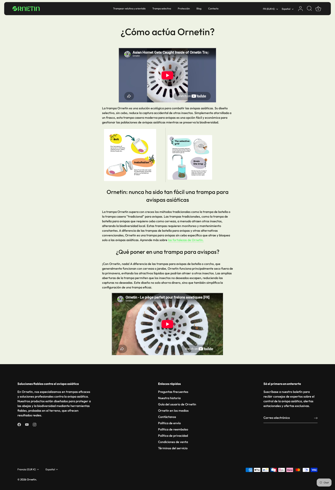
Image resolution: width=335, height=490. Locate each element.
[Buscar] (309, 9)
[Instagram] (34, 424)
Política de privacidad (173, 436)
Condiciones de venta (173, 442)
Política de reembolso (173, 429)
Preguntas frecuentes (173, 392)
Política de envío (169, 423)
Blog (198, 8)
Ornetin (31, 479)
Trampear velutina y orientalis (129, 8)
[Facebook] (19, 424)
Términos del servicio (173, 448)
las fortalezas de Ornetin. (186, 240)
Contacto (213, 8)
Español (286, 8)
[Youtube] (27, 424)
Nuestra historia (169, 398)
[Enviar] (316, 418)
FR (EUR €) (269, 8)
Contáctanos (167, 417)
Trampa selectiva (161, 8)
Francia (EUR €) (26, 469)
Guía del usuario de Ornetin (177, 404)
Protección (184, 8)
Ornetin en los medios (173, 411)
